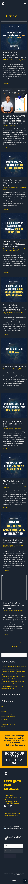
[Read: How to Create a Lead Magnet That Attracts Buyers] (14, 164)
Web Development (6, 727)
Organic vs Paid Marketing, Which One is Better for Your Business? (14, 307)
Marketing (22, 187)
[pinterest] (8, 806)
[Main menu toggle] (25, 3)
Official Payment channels (11, 815)
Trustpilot (14, 880)
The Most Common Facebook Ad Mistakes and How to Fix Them (14, 244)
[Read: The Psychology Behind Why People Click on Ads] (14, 465)
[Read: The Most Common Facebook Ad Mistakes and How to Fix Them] (14, 226)
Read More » (6, 83)
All (4, 60)
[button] (25, 881)
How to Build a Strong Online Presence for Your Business (14, 605)
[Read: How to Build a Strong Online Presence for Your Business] (14, 587)
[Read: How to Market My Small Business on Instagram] (14, 524)
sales (2, 721)
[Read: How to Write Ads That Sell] (14, 350)
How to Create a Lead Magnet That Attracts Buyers (12, 182)
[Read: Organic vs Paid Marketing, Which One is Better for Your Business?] (14, 289)
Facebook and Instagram (15, 312)
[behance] (11, 806)
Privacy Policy (16, 813)
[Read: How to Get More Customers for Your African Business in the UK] (14, 37)
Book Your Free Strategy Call (14, 758)
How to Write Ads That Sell (14, 366)
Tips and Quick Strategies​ (16, 610)
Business (7, 60)
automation (4, 708)
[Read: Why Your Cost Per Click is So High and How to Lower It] (14, 405)
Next (14, 646)
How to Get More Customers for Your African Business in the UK (15, 55)
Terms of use (7, 813)
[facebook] (5, 806)
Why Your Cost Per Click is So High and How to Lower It (14, 423)
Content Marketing (16, 60)
